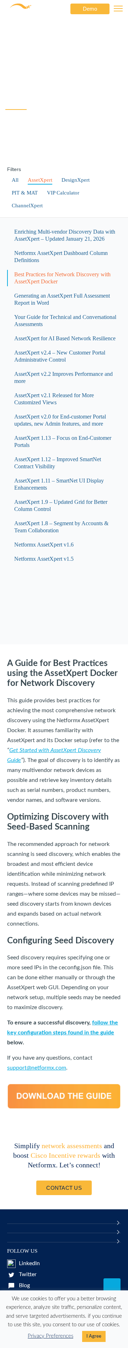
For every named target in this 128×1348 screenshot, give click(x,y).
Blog (23, 1285)
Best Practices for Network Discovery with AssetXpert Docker (62, 277)
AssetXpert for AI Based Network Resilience (65, 338)
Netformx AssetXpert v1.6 (44, 545)
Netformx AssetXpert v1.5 (44, 559)
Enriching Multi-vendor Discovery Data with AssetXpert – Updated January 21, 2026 (64, 235)
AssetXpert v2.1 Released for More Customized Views (54, 398)
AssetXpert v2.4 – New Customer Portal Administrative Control (59, 356)
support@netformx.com (36, 1068)
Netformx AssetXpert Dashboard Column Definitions (61, 256)
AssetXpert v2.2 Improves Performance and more (63, 377)
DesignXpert (76, 180)
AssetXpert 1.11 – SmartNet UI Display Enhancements (59, 484)
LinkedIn (28, 1263)
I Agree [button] (93, 1336)
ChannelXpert (27, 205)
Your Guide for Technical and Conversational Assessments (65, 320)
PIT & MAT (25, 193)
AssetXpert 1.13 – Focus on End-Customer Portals (62, 441)
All (15, 180)
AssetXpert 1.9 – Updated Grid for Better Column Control (60, 505)
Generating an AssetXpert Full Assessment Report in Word (62, 299)
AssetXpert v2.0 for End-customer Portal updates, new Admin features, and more (60, 420)
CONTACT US (64, 1188)
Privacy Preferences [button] (50, 1336)
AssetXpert (40, 180)
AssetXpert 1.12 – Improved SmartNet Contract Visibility (57, 462)
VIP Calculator (63, 193)
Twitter (27, 1274)
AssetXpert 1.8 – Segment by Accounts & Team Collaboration (61, 526)
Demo (90, 9)
